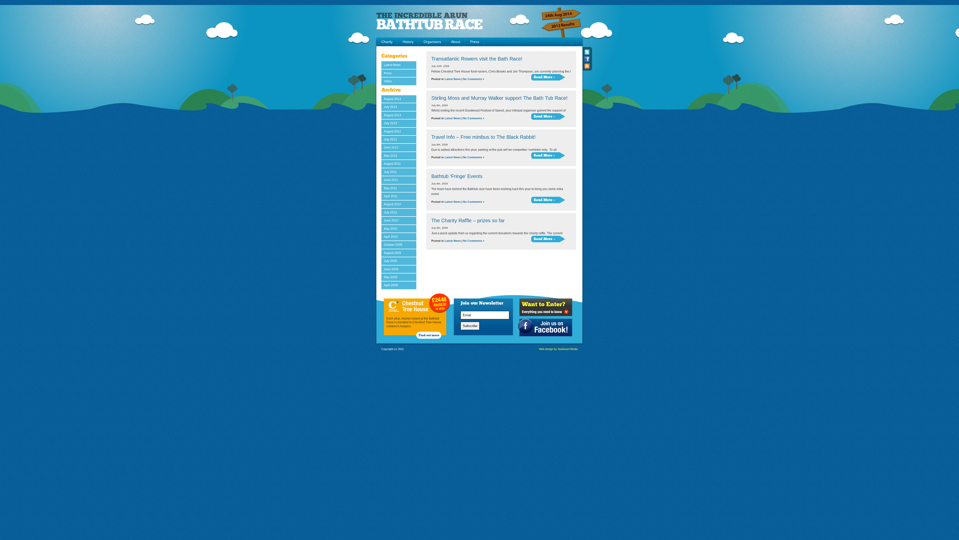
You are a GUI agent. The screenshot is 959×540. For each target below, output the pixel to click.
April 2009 (391, 285)
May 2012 (390, 156)
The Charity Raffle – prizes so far (468, 220)
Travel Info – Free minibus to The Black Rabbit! (483, 137)
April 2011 (391, 196)
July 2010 (390, 212)
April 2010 (391, 236)
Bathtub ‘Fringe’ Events (456, 176)
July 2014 (390, 107)
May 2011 (390, 188)
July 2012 (390, 139)
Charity (387, 42)
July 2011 (390, 172)
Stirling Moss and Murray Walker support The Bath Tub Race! (499, 98)
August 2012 (392, 131)
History (408, 42)
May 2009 (390, 277)
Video (388, 81)
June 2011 (391, 180)
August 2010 (392, 204)
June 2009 (391, 269)
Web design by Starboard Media (558, 349)
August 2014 (392, 99)
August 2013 (392, 115)
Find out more (429, 335)
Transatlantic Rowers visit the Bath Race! (476, 59)
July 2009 (390, 261)
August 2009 (392, 253)
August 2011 (392, 164)
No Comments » (473, 79)
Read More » (544, 77)
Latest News (392, 65)
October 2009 (393, 244)
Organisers (432, 42)
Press (474, 42)
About (455, 42)
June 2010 (391, 220)
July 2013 (390, 123)
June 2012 (391, 147)
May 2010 (390, 228)
